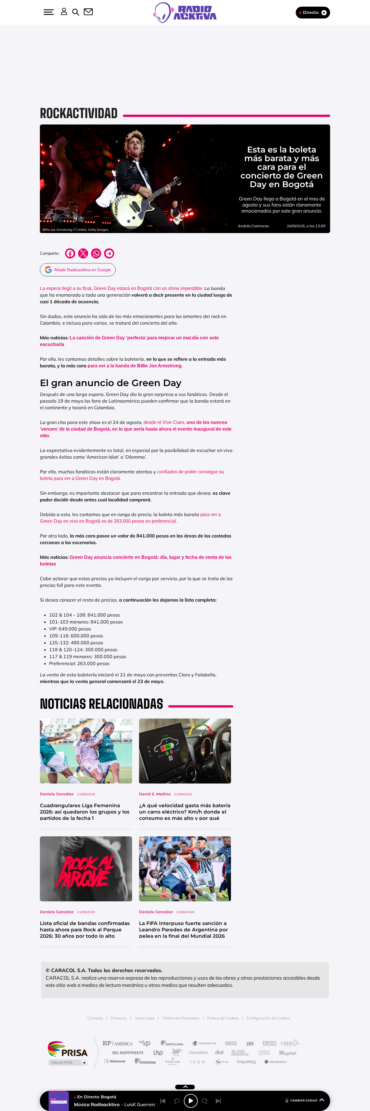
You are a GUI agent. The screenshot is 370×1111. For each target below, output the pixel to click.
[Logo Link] (185, 12)
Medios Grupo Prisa (67, 1062)
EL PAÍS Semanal (240, 1052)
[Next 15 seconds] (205, 1101)
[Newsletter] (85, 12)
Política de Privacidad (180, 1018)
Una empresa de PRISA (67, 1048)
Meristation (275, 1061)
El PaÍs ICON (197, 1061)
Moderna (144, 1061)
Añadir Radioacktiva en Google (82, 269)
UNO (158, 1052)
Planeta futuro (262, 1052)
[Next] (218, 1101)
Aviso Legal (144, 1018)
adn (266, 1043)
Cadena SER (229, 1043)
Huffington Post (126, 1052)
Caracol (288, 1043)
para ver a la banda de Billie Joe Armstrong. (135, 365)
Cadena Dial (219, 1052)
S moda (221, 1061)
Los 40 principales (147, 1043)
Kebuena (283, 1052)
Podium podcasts (172, 1061)
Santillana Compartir (204, 1043)
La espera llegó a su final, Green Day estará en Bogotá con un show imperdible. (121, 288)
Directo (311, 12)
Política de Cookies (222, 1018)
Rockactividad (79, 113)
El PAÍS (119, 1043)
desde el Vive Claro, (136, 429)
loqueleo (247, 1061)
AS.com (248, 1043)
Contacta (95, 1018)
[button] (48, 12)
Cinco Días (197, 1052)
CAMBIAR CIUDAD (304, 1100)
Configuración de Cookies (268, 1018)
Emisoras (119, 1018)
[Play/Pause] (191, 1101)
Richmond (115, 1061)
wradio (175, 1052)
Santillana (173, 1043)
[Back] (163, 1101)
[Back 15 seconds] (177, 1101)
